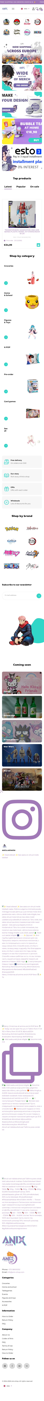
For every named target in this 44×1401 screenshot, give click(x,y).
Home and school (9, 1287)
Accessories (7, 1301)
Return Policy (7, 1320)
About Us (6, 1335)
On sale (34, 186)
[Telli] (39, 596)
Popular (21, 186)
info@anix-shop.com (15, 1272)
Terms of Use (7, 1346)
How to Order (7, 1316)
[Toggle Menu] (13, 9)
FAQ (3, 1324)
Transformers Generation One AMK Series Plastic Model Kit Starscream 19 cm (22, 232)
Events (5, 1294)
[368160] (38, 245)
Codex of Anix (7, 1339)
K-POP (4, 1305)
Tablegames (7, 1291)
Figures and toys (9, 1298)
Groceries (6, 1283)
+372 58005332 (14, 1269)
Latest (8, 186)
